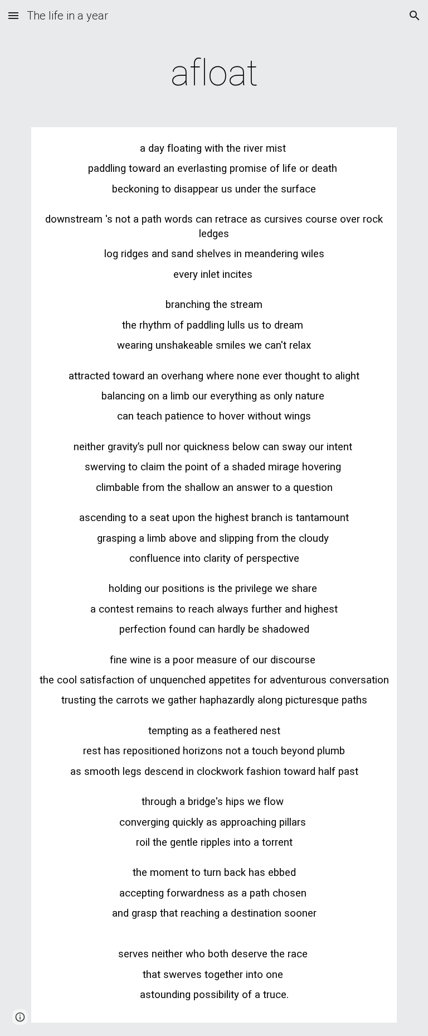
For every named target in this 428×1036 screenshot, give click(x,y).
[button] (13, 15)
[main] (214, 73)
